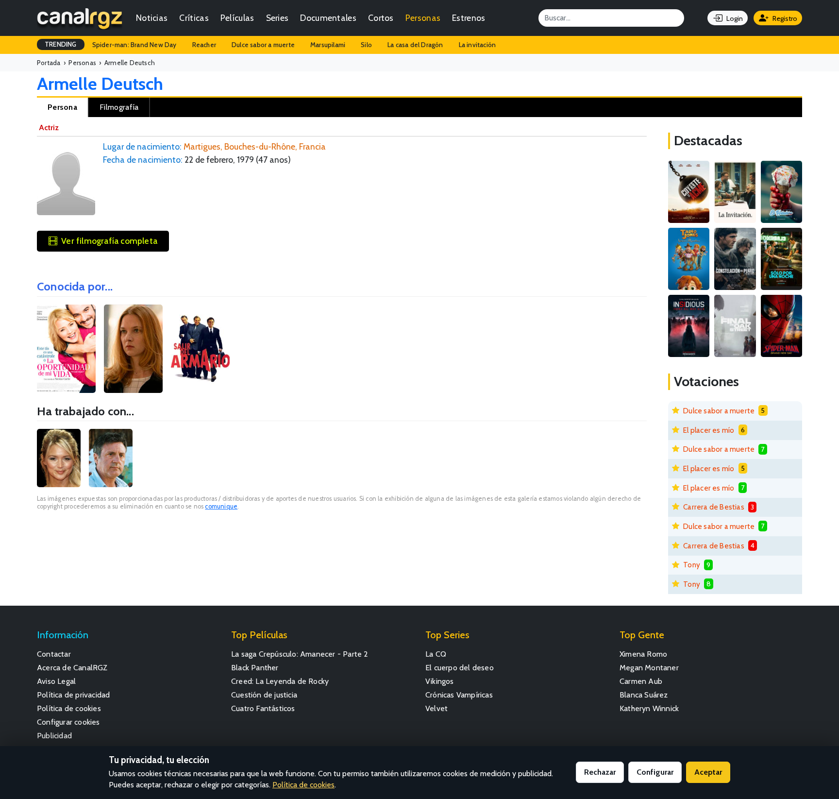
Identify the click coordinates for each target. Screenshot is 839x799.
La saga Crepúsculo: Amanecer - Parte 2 (300, 654)
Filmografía (119, 107)
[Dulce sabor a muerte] (781, 192)
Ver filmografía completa (109, 241)
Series (277, 18)
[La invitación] (734, 192)
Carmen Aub (641, 681)
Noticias (152, 18)
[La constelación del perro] (734, 259)
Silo (366, 45)
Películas (237, 18)
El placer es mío (708, 430)
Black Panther (255, 667)
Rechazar (600, 772)
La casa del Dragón (415, 45)
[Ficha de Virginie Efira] (59, 458)
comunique (221, 506)
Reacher (204, 45)
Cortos (381, 18)
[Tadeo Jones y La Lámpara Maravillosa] (688, 259)
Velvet (436, 708)
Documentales (328, 18)
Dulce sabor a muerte (263, 45)
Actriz (49, 127)
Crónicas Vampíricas (459, 694)
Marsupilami (327, 45)
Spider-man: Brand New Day (134, 45)
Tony (691, 564)
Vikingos (439, 681)
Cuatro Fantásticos (263, 708)
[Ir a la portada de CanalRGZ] (79, 18)
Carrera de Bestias (713, 506)
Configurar (655, 772)
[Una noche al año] (781, 259)
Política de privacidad (73, 694)
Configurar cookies (68, 722)
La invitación (477, 45)
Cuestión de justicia (264, 694)
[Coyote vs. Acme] (688, 192)
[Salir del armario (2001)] (200, 349)
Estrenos (468, 18)
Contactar (54, 654)
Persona (62, 107)
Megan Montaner (649, 667)
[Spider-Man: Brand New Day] (781, 326)
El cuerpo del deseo (459, 667)
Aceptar (708, 772)
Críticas (193, 18)
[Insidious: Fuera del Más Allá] (688, 326)
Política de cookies (69, 708)
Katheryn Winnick (649, 708)
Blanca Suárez (644, 694)
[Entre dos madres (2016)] (133, 349)
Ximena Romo (643, 654)
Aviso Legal (56, 681)
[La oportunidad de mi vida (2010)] (66, 349)
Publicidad (54, 735)
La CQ (435, 654)
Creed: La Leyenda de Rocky (280, 681)
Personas (422, 18)
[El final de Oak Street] (734, 326)
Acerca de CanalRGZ (72, 667)
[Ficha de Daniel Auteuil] (111, 458)
